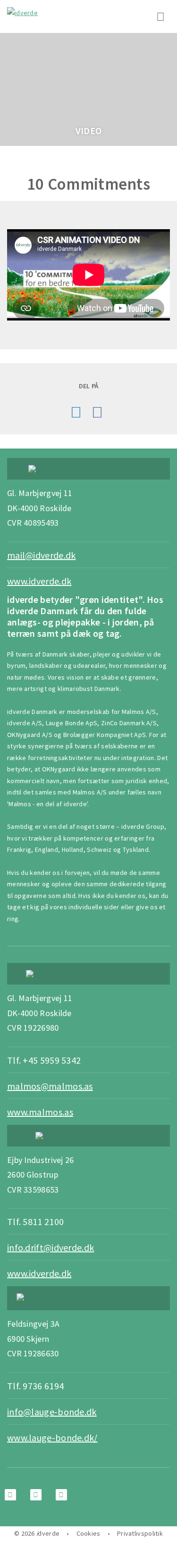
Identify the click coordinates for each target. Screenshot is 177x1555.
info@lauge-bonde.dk (52, 1412)
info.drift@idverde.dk (50, 1247)
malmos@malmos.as (50, 1086)
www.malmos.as (40, 1112)
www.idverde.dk (39, 581)
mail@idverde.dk (41, 555)
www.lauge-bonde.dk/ (52, 1437)
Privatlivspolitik (140, 1533)
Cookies (88, 1533)
